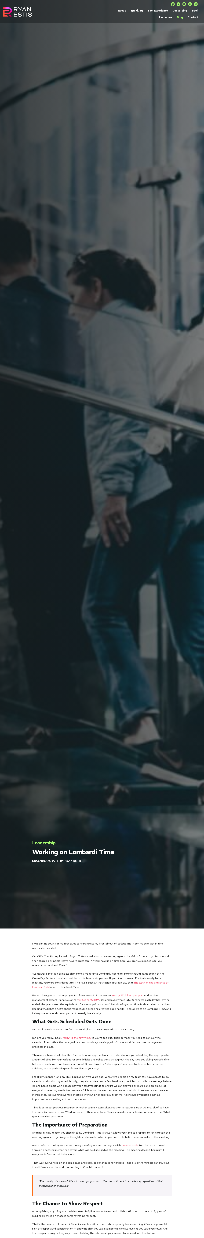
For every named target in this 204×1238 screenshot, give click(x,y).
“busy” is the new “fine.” (77, 1037)
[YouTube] (184, 4)
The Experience (158, 10)
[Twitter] (178, 4)
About (122, 10)
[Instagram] (196, 4)
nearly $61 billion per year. (127, 995)
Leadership (43, 843)
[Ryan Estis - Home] (17, 12)
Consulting (180, 10)
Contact (193, 17)
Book (195, 10)
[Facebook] (173, 4)
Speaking (137, 10)
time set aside (129, 1145)
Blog (180, 17)
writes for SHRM (88, 999)
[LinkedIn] (190, 4)
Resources (165, 17)
